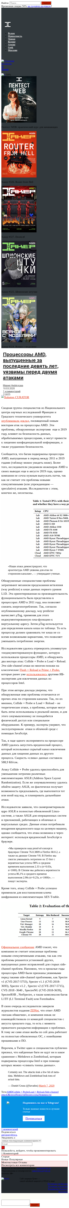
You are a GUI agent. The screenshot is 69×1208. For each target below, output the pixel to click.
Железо (11, 1094)
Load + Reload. (37, 1092)
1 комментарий (11, 391)
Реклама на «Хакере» (58, 1189)
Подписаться (33, 1118)
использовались (36, 674)
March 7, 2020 (46, 1085)
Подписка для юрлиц (58, 1186)
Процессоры (32, 1094)
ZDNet (34, 1010)
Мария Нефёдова (13, 385)
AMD (10, 1092)
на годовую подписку (39, 6)
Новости (20, 1094)
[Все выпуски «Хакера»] (1, 55)
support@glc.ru (44, 1168)
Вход (65, 4)
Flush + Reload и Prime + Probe (39, 670)
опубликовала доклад (15, 420)
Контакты (63, 1191)
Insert (34, 1205)
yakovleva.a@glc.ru (41, 1171)
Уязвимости (45, 1094)
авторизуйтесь (9, 1135)
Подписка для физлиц (58, 1183)
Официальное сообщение (17, 947)
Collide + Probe (21, 1092)
